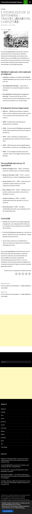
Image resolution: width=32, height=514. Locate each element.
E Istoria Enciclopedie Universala (12, 2)
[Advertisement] (16, 330)
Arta (2, 415)
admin (13, 25)
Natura (3, 431)
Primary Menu (30, 2)
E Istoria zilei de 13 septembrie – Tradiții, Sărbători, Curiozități (16, 294)
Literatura (3, 428)
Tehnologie (4, 447)
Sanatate (3, 437)
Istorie (3, 9)
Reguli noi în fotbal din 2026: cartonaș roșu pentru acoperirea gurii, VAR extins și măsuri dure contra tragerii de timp (15, 460)
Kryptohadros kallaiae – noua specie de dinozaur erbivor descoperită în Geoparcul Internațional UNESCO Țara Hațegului (16, 476)
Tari (2, 444)
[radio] (16, 274)
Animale (3, 412)
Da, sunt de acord (7, 511)
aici (23, 508)
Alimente (3, 409)
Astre (2, 418)
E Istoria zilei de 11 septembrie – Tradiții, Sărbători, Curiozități (16, 286)
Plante (3, 434)
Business (3, 421)
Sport (2, 440)
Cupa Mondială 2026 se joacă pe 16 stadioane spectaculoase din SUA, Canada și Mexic (15, 465)
